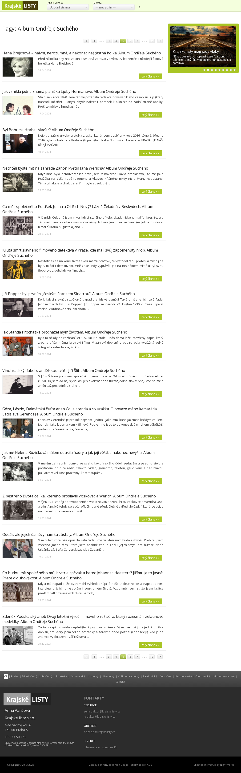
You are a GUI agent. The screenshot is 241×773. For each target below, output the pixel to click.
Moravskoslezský (224, 676)
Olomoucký (202, 676)
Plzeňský (61, 676)
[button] (68, 7)
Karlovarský (77, 676)
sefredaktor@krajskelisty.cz (102, 711)
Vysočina (166, 676)
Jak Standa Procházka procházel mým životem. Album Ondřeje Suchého (64, 332)
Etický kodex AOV (141, 764)
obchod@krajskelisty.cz (99, 732)
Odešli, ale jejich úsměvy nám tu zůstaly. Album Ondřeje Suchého (59, 534)
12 (151, 41)
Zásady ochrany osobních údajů (108, 764)
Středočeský (29, 676)
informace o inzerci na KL (100, 747)
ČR (6, 676)
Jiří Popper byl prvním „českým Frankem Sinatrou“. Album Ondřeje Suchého (68, 293)
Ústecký (93, 676)
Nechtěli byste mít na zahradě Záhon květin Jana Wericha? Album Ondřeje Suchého (75, 168)
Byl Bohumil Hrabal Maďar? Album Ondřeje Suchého (48, 129)
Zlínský (120, 681)
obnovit (139, 7)
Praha (14, 676)
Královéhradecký (128, 676)
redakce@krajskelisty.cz (99, 717)
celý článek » (150, 76)
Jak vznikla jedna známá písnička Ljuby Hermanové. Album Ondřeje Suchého (69, 91)
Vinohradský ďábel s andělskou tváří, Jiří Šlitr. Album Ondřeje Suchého (63, 370)
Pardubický (150, 676)
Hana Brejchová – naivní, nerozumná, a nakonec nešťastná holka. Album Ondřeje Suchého (81, 53)
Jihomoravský (183, 676)
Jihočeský (46, 676)
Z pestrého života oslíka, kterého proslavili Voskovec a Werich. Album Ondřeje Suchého (79, 496)
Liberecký (108, 676)
